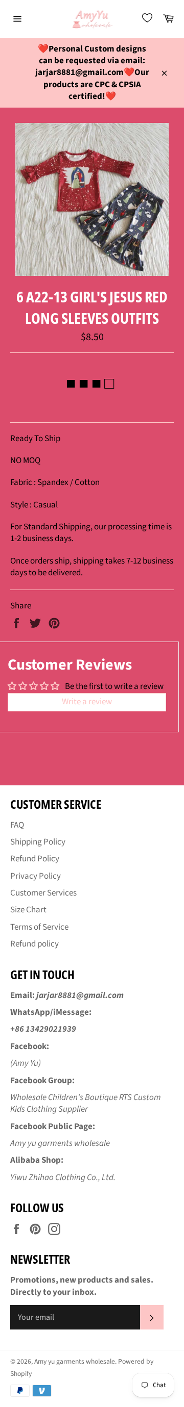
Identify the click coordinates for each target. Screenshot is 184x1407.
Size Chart (28, 910)
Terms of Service (39, 927)
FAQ (17, 825)
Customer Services (43, 893)
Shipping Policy (37, 842)
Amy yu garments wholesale (74, 1361)
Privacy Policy (35, 876)
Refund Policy (34, 859)
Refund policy (34, 944)
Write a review (87, 702)
